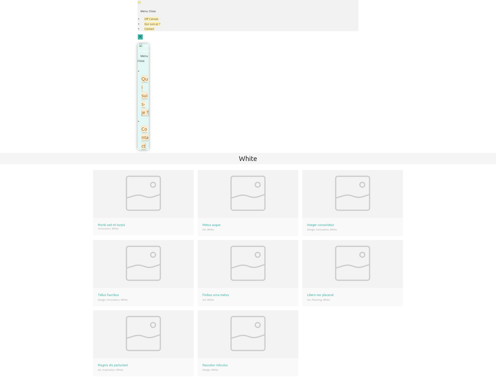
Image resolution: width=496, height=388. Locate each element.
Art (204, 229)
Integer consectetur (320, 225)
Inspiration (108, 370)
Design (311, 229)
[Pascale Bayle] (145, 48)
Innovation (104, 228)
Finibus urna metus (215, 295)
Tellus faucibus (108, 295)
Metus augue (211, 225)
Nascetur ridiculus (215, 365)
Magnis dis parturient (113, 365)
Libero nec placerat (320, 295)
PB (139, 2)
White (115, 228)
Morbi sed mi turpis (111, 225)
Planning (317, 299)
